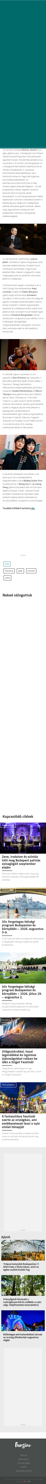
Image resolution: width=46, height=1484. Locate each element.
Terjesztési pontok (23, 1471)
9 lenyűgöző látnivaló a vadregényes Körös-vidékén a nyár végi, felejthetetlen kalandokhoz (22, 1302)
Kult (7, 564)
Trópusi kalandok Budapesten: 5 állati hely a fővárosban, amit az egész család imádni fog (21, 1267)
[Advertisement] (21, 705)
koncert (31, 571)
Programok (8, 1085)
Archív (24, 1467)
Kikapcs (6, 1020)
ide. (33, 508)
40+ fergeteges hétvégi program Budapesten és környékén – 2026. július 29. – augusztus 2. (22, 992)
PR (29, 1481)
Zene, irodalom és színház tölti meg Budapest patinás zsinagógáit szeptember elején (21, 862)
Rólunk (23, 1455)
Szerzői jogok (24, 1463)
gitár (20, 571)
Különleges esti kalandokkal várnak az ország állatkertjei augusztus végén (22, 1337)
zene (7, 578)
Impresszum (23, 1459)
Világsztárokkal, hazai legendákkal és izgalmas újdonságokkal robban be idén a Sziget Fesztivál (19, 1057)
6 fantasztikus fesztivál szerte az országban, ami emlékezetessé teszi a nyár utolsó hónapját (21, 1122)
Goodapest (8, 825)
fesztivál (9, 571)
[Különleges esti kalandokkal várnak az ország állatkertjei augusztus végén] (23, 1325)
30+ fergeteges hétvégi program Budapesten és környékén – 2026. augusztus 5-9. (22, 927)
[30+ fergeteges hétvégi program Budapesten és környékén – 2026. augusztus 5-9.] (23, 903)
